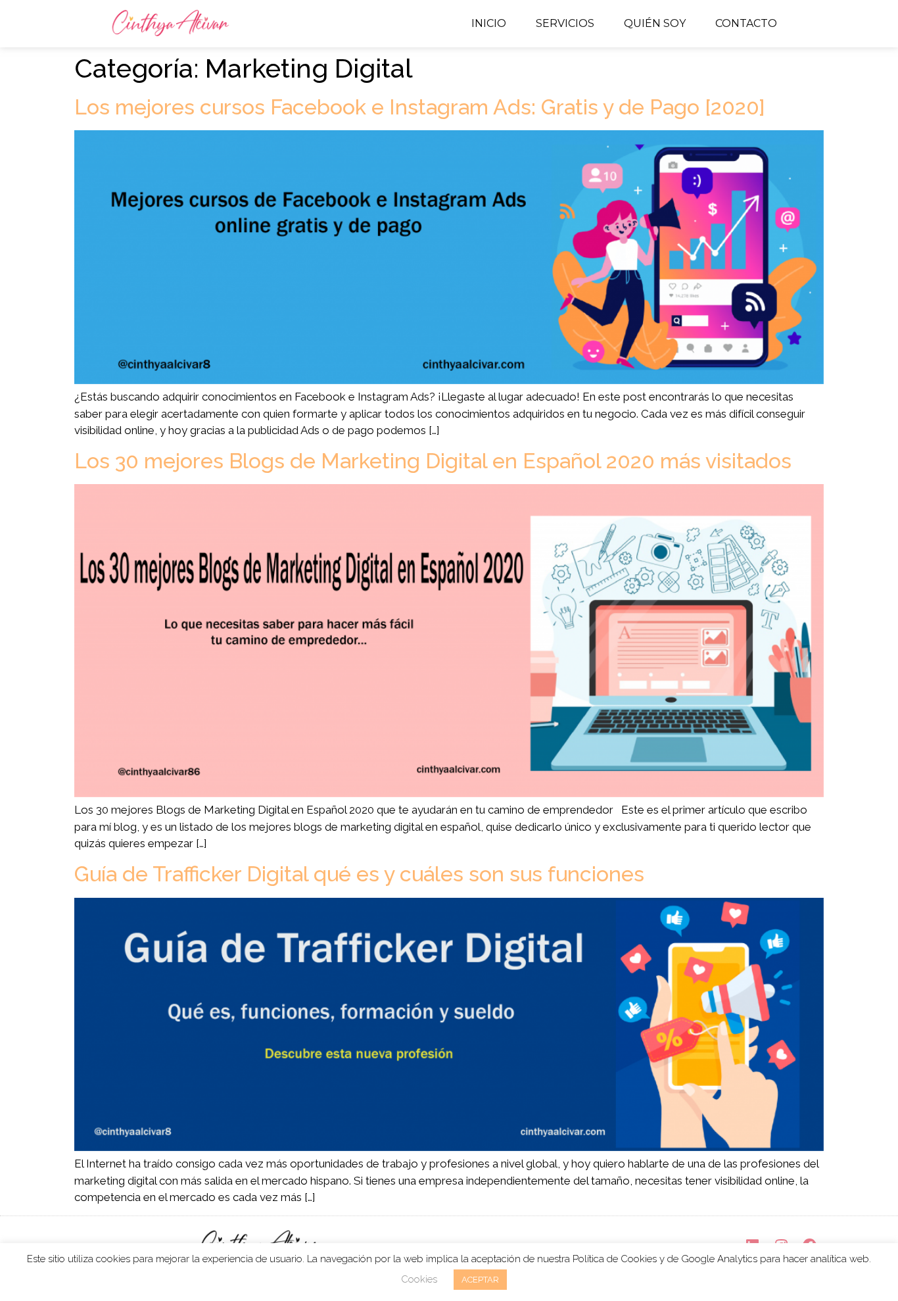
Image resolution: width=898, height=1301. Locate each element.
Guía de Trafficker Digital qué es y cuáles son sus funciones (359, 874)
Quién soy (655, 23)
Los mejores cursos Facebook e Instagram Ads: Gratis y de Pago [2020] (419, 107)
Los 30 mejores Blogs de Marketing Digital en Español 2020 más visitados (433, 461)
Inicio (488, 23)
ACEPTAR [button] (480, 1280)
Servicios (565, 23)
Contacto (746, 23)
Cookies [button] (419, 1279)
